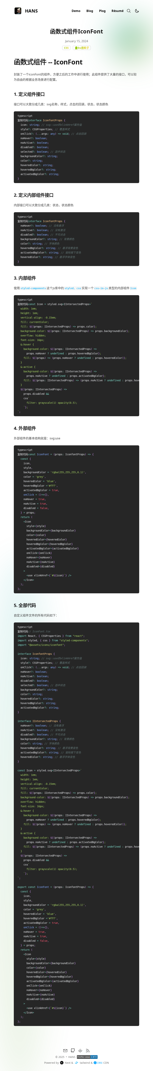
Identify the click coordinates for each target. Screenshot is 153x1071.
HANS (71, 1057)
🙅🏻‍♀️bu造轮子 (82, 48)
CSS (66, 48)
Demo (76, 11)
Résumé (118, 11)
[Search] (129, 11)
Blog (89, 11)
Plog (102, 11)
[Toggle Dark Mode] (137, 11)
